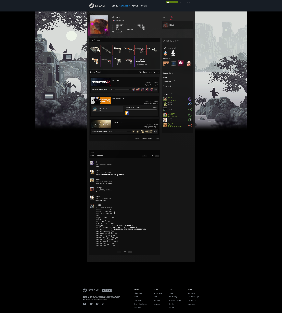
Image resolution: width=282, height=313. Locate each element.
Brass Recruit (103, 108)
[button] (177, 17)
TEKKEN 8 (115, 80)
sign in (181, 2)
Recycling (157, 304)
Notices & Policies (175, 300)
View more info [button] (117, 32)
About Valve (158, 293)
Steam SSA (137, 297)
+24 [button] (155, 131)
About (135, 6)
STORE (115, 6)
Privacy (171, 293)
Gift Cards (137, 307)
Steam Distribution (140, 304)
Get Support (192, 300)
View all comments (96, 156)
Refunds (171, 307)
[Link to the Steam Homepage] (97, 8)
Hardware (157, 300)
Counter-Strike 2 (118, 99)
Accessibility (173, 297)
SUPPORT (144, 6)
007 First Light (117, 122)
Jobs (155, 297)
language (188, 2)
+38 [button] (155, 90)
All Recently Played (145, 138)
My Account (192, 304)
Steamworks (138, 300)
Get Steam (191, 293)
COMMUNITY (124, 6)
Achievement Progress (99, 90)
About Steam (138, 293)
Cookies (171, 304)
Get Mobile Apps (193, 297)
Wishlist (156, 138)
